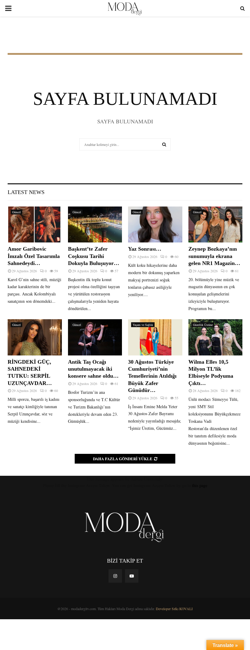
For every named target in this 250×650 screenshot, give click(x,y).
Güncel (16, 212)
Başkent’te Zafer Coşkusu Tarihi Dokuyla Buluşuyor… (93, 256)
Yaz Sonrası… (144, 249)
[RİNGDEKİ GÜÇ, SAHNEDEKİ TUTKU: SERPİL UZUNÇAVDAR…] (35, 337)
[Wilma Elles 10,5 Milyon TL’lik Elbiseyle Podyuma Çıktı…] (215, 337)
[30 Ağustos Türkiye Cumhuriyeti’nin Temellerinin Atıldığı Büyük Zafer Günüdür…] (155, 337)
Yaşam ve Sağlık (143, 325)
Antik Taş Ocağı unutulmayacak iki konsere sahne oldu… (93, 369)
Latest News (26, 192)
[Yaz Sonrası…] (155, 224)
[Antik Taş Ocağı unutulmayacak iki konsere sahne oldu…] (95, 337)
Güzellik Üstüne (203, 325)
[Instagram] (115, 576)
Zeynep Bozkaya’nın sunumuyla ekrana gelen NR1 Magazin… (214, 256)
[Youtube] (131, 576)
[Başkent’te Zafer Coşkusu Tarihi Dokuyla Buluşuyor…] (95, 224)
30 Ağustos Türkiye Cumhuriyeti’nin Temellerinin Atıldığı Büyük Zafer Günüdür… (152, 376)
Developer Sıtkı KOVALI (174, 608)
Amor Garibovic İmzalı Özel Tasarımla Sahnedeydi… (34, 256)
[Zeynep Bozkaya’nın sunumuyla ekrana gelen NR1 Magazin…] (215, 224)
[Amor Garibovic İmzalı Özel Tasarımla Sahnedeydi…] (35, 224)
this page (199, 485)
